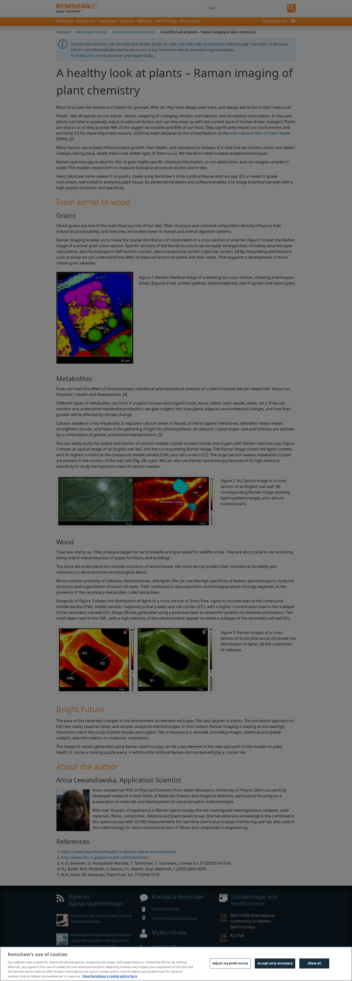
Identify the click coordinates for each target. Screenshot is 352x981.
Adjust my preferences (230, 963)
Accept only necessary (275, 963)
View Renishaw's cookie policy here (109, 976)
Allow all (314, 963)
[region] (176, 964)
